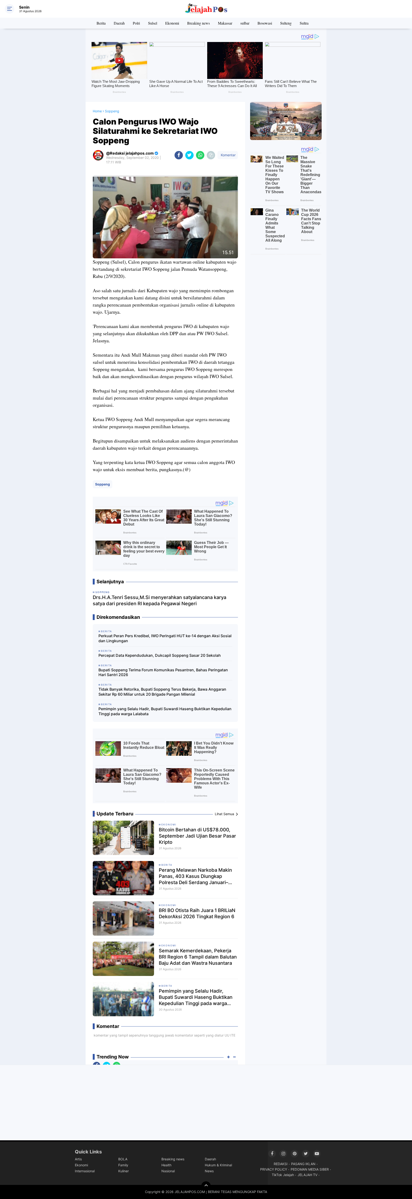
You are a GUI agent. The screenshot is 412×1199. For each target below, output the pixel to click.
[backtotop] (206, 1186)
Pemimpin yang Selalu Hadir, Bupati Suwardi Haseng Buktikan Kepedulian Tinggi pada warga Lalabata (165, 711)
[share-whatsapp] (200, 155)
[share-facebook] (179, 155)
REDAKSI (281, 1164)
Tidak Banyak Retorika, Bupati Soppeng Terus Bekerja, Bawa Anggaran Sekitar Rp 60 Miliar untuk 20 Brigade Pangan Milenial (162, 692)
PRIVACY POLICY (273, 1169)
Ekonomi (172, 23)
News (209, 1171)
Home (97, 111)
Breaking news (198, 23)
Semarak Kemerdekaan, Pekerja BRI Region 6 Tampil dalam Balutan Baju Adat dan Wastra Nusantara (198, 957)
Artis (78, 1159)
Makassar (225, 23)
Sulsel (152, 23)
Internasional (85, 1171)
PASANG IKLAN (303, 1164)
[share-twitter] (189, 155)
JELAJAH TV (307, 1175)
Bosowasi (265, 23)
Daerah (119, 23)
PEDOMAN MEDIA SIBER (310, 1169)
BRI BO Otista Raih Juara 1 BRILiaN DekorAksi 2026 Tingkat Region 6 (197, 913)
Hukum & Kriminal (218, 1165)
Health (166, 1165)
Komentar (228, 155)
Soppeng (102, 484)
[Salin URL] (211, 155)
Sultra (304, 23)
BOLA (122, 1159)
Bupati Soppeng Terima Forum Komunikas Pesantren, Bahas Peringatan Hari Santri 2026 (163, 672)
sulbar (244, 23)
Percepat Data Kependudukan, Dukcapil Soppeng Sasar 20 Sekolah (159, 655)
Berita (101, 23)
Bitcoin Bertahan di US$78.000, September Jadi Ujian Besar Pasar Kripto (197, 836)
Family (123, 1165)
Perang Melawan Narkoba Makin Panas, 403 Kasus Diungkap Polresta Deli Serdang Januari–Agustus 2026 (195, 876)
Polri (136, 23)
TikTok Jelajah (283, 1175)
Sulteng (286, 23)
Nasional (168, 1171)
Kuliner (123, 1171)
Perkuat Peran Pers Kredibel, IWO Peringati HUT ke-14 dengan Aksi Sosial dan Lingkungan (165, 638)
